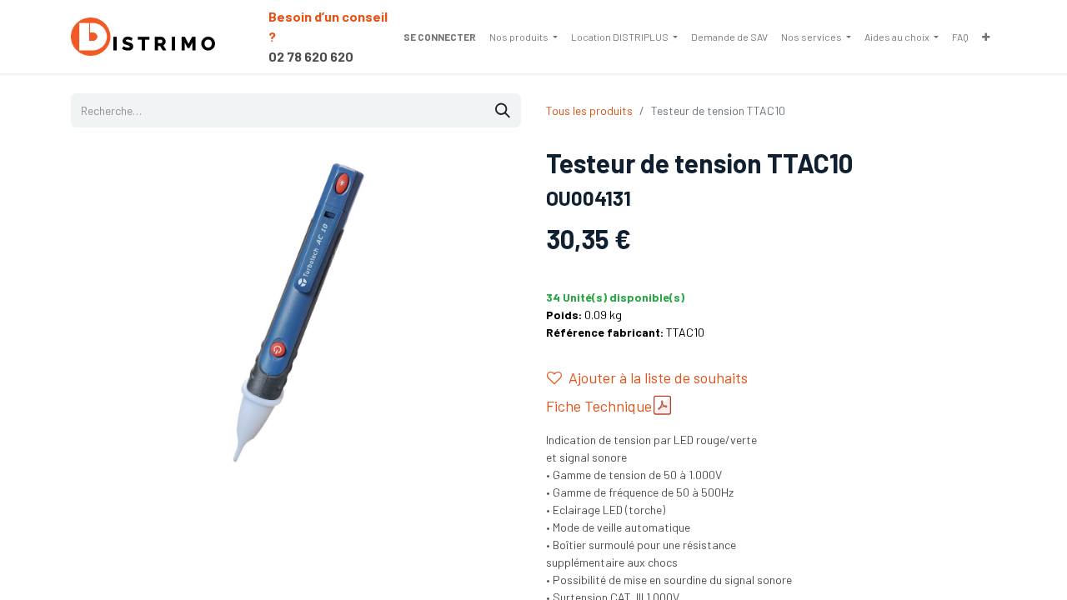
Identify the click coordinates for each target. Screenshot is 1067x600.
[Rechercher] (502, 110)
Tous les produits (589, 110)
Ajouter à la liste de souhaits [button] (658, 377)
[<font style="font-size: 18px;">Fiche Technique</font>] (662, 405)
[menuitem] (523, 36)
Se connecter (439, 36)
